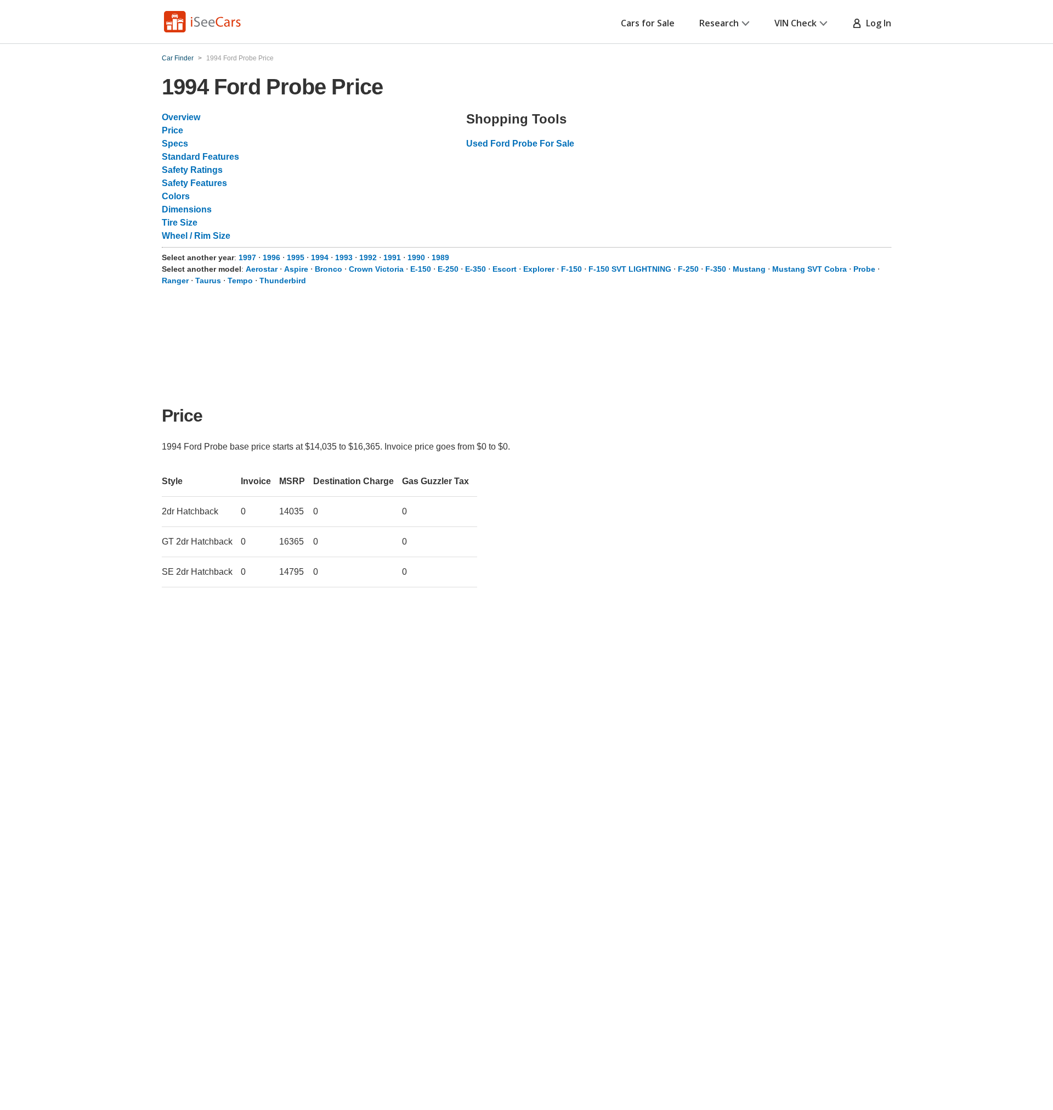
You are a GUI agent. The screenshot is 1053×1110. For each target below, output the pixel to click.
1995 (295, 257)
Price (172, 130)
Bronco (328, 269)
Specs (175, 143)
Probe (864, 269)
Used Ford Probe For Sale (520, 143)
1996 (271, 257)
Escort (504, 269)
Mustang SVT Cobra (809, 269)
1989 (440, 257)
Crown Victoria (376, 269)
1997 (247, 257)
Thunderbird (282, 280)
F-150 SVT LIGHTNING (629, 269)
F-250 (688, 269)
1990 (416, 257)
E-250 (448, 269)
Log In (876, 23)
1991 (392, 257)
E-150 (420, 269)
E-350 (475, 269)
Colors (176, 196)
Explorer (538, 269)
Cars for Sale (648, 23)
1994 (320, 257)
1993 (344, 257)
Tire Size (179, 222)
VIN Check (795, 23)
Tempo (240, 280)
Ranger (175, 280)
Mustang (749, 269)
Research (719, 23)
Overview (181, 117)
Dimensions (187, 209)
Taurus (208, 280)
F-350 (715, 269)
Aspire (296, 269)
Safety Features (194, 183)
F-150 (571, 269)
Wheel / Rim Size (196, 235)
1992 (368, 257)
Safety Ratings (192, 170)
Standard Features (200, 156)
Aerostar (262, 269)
